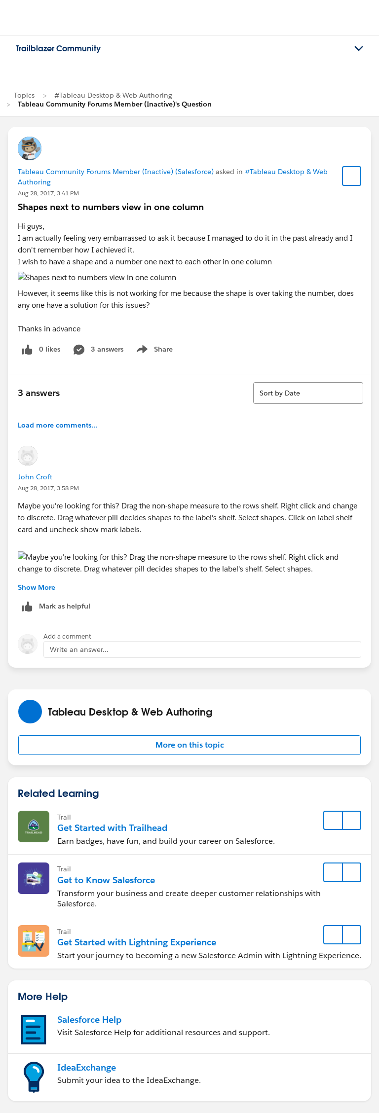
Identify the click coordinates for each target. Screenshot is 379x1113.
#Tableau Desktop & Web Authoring (113, 95)
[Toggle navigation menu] (359, 49)
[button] (189, 745)
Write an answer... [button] (79, 649)
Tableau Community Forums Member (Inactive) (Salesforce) (116, 171)
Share (153, 351)
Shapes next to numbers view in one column (111, 207)
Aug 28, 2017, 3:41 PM (48, 193)
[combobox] (308, 393)
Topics (24, 95)
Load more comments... (57, 425)
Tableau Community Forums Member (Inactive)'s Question (115, 104)
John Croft (35, 476)
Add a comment (67, 636)
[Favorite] (352, 176)
